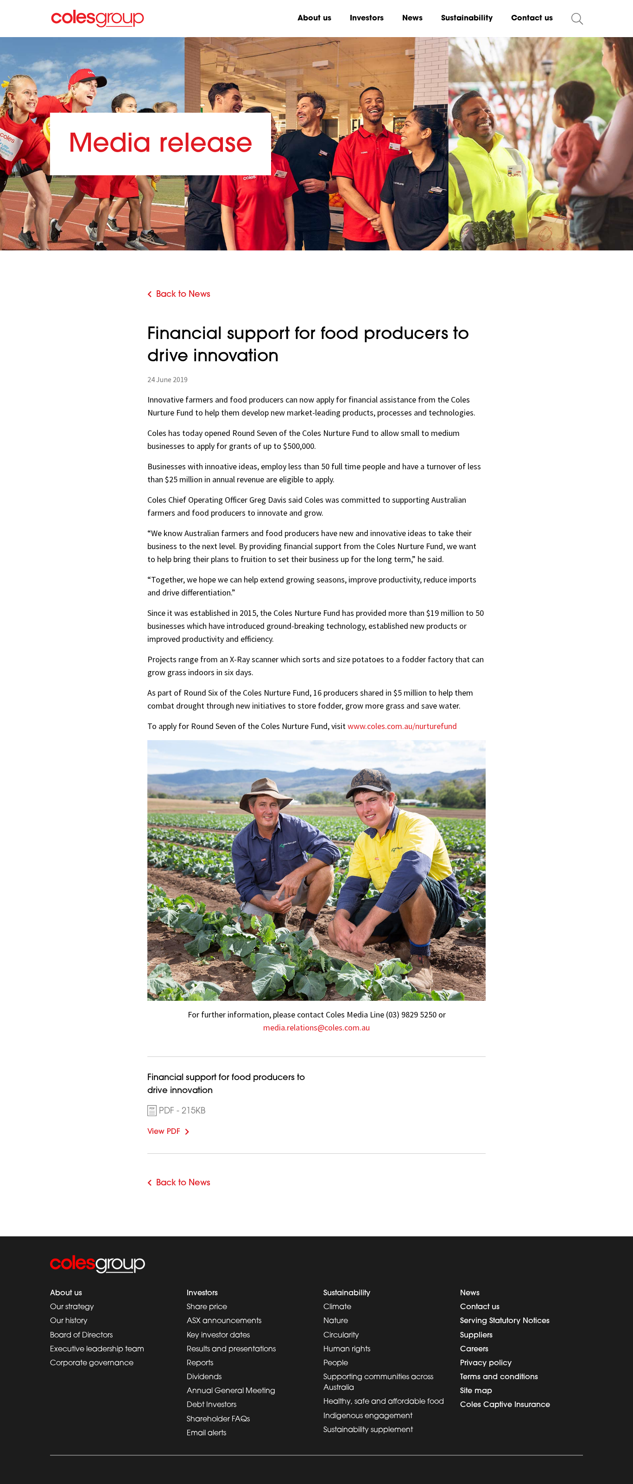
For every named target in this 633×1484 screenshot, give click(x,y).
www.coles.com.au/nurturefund (402, 726)
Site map (476, 1391)
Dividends (204, 1377)
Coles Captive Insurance (505, 1405)
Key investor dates (218, 1335)
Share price (207, 1307)
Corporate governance (91, 1363)
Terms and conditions (499, 1377)
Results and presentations (231, 1349)
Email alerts (206, 1433)
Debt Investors (211, 1405)
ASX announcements (224, 1321)
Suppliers (476, 1335)
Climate (337, 1307)
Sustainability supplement (368, 1430)
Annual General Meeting (231, 1391)
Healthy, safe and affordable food (383, 1402)
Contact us (532, 18)
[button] (577, 19)
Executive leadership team (97, 1349)
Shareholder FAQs (218, 1419)
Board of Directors (81, 1335)
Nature (335, 1321)
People (335, 1363)
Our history (69, 1321)
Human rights (346, 1349)
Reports (200, 1363)
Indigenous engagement (367, 1416)
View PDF (177, 1131)
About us (314, 18)
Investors (367, 18)
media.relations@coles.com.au (316, 1027)
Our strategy (72, 1307)
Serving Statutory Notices (505, 1321)
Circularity (341, 1335)
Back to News (183, 295)
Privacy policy (486, 1363)
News (412, 18)
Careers (474, 1349)
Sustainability (467, 18)
